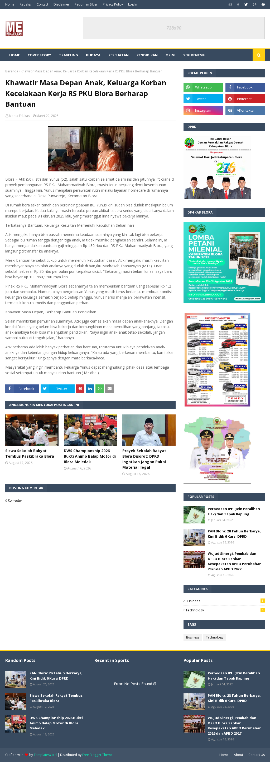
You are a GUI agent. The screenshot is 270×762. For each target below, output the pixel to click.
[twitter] (246, 4)
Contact (42, 4)
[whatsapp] (230, 4)
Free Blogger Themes (98, 755)
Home (10, 4)
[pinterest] (262, 4)
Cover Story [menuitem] (39, 55)
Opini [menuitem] (170, 55)
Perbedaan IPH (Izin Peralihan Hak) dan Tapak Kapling (234, 511)
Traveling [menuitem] (68, 55)
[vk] (245, 110)
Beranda (11, 71)
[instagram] (255, 4)
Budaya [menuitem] (93, 55)
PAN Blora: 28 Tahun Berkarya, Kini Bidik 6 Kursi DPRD (234, 534)
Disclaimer (61, 4)
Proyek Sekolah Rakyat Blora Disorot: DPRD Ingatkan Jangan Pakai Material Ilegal (144, 459)
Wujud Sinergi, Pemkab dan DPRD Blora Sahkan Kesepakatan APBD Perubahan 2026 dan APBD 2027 (235, 561)
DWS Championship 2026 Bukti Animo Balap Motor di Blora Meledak (90, 456)
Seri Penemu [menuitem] (194, 55)
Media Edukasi (19, 115)
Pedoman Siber (86, 4)
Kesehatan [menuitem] (118, 55)
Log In (132, 4)
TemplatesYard (45, 755)
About (238, 755)
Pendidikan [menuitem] (147, 55)
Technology (224, 610)
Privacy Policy (113, 4)
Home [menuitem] (14, 55)
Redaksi (25, 4)
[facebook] (238, 4)
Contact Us (256, 755)
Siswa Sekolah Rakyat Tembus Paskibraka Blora (29, 453)
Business (224, 600)
